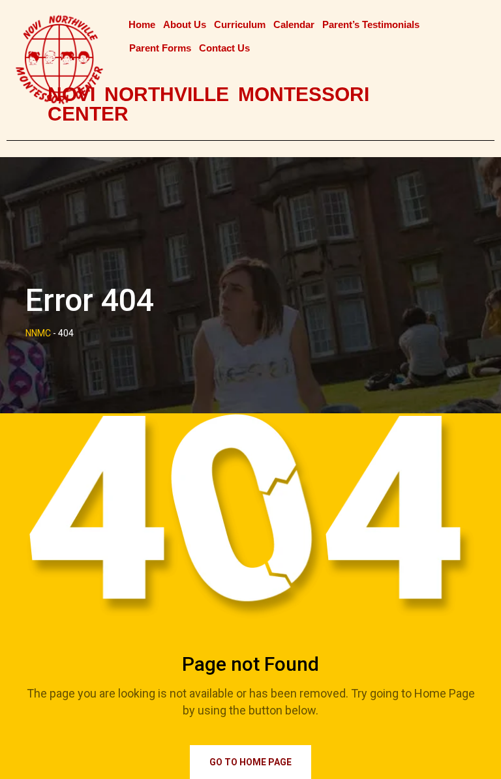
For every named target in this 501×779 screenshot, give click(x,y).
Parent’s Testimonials (370, 24)
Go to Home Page (250, 762)
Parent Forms (160, 47)
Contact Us (224, 47)
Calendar (293, 24)
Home (142, 24)
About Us (184, 24)
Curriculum (240, 24)
